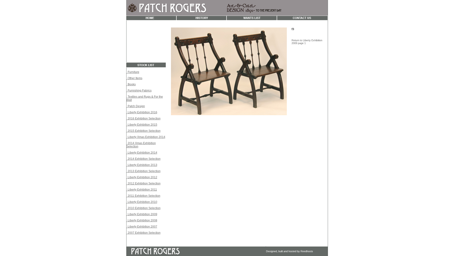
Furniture (132, 72)
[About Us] (201, 19)
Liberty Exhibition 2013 (141, 165)
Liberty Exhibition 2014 (141, 152)
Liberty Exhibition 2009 (141, 214)
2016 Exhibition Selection (143, 118)
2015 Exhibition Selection (143, 131)
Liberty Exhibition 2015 (141, 124)
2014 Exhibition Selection (143, 158)
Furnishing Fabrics (139, 90)
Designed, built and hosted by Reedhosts (289, 251)
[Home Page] (151, 19)
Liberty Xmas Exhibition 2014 (145, 137)
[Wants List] (252, 19)
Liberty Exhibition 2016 (141, 112)
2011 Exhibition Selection (143, 195)
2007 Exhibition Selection (143, 232)
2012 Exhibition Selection (143, 183)
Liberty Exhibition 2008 (141, 220)
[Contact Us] (302, 19)
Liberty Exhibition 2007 (141, 226)
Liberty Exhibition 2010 (141, 202)
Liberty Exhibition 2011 (141, 189)
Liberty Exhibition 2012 (141, 177)
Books (131, 84)
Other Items (134, 78)
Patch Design (135, 106)
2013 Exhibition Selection (143, 171)
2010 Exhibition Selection (143, 208)
